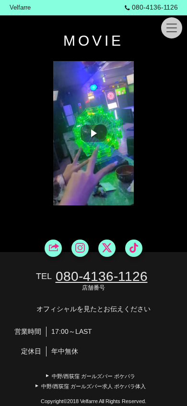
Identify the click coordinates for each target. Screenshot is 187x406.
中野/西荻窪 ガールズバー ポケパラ (93, 376)
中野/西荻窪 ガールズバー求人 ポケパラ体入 (93, 386)
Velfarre (20, 7)
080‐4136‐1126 (155, 7)
